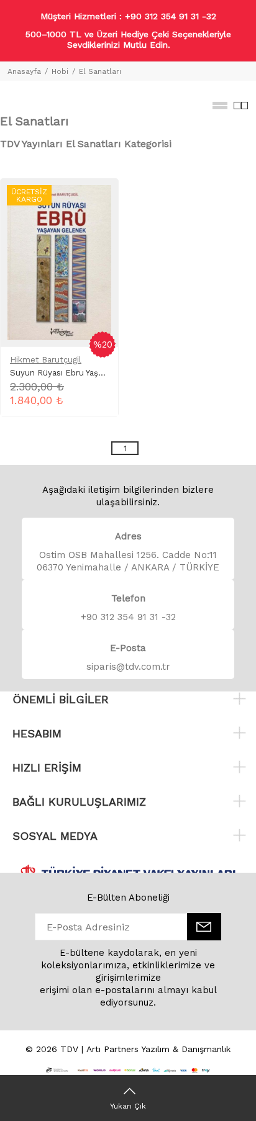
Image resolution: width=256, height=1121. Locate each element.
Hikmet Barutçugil (45, 359)
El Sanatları (100, 71)
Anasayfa (24, 71)
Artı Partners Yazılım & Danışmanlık (158, 1049)
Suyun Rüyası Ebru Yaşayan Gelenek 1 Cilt (91, 372)
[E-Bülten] (204, 926)
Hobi (60, 71)
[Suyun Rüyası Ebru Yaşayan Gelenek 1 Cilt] (59, 261)
